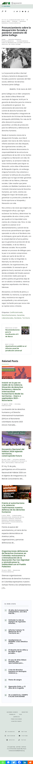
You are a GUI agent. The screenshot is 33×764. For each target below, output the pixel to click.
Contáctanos (16, 721)
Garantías (20, 315)
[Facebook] (14, 11)
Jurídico (16, 716)
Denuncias (16, 570)
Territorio (26, 318)
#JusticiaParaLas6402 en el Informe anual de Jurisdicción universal (15, 348)
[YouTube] (22, 11)
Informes (18, 404)
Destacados (10, 462)
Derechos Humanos (15, 39)
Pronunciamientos (15, 23)
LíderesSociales (7, 318)
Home (3, 39)
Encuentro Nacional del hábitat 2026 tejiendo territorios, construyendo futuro (13, 452)
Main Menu (6, 6)
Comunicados (16, 515)
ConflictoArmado (16, 312)
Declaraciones (6, 517)
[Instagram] (19, 11)
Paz (20, 714)
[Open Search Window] (2, 11)
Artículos (16, 459)
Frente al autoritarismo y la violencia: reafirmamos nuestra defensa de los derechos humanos (13, 507)
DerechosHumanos (9, 315)
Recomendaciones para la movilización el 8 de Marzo (12, 332)
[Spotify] (25, 11)
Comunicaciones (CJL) (16, 19)
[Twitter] (17, 11)
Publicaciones (6, 405)
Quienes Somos (12, 712)
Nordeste (17, 318)
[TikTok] (28, 11)
